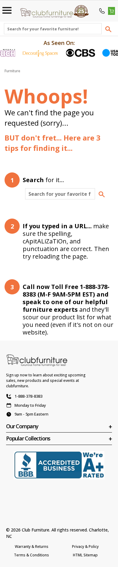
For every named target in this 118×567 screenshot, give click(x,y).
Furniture (12, 70)
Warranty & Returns (31, 546)
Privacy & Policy (85, 546)
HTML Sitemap (85, 555)
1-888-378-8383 (28, 396)
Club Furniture (35, 530)
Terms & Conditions (31, 555)
